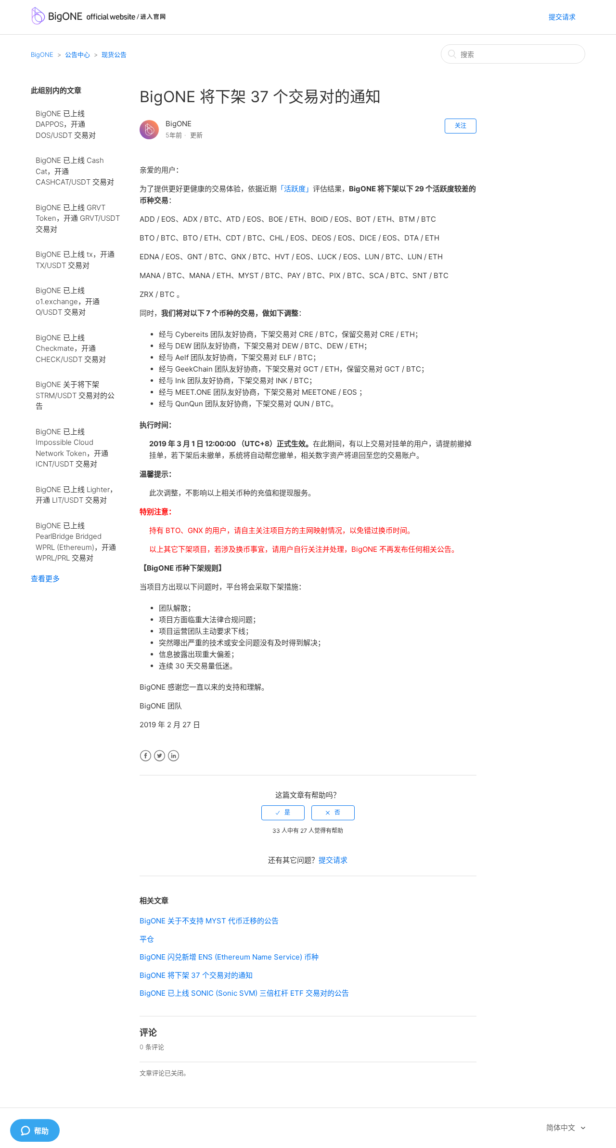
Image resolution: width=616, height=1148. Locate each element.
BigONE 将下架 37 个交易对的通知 (196, 975)
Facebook (146, 756)
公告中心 (77, 54)
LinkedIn (173, 756)
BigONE (42, 54)
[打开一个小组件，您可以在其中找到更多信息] (35, 1131)
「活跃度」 (295, 188)
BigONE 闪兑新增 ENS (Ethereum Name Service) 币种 (229, 956)
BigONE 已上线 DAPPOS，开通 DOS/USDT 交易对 (66, 124)
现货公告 (114, 54)
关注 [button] (460, 125)
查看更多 (45, 578)
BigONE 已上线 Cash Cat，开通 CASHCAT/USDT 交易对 (75, 171)
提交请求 (562, 17)
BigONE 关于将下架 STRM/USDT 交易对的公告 (75, 395)
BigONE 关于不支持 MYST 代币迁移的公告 (209, 920)
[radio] (283, 812)
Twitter (160, 756)
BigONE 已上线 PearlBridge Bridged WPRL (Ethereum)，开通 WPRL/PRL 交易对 (76, 542)
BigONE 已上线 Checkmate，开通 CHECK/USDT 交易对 (71, 348)
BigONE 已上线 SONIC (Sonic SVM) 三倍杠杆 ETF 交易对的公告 (244, 993)
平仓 (147, 939)
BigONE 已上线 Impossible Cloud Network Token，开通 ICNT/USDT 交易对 (72, 448)
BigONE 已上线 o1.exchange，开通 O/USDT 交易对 (68, 301)
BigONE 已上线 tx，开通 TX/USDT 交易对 (75, 260)
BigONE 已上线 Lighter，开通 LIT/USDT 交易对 (76, 495)
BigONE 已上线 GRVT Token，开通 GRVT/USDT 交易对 (78, 218)
